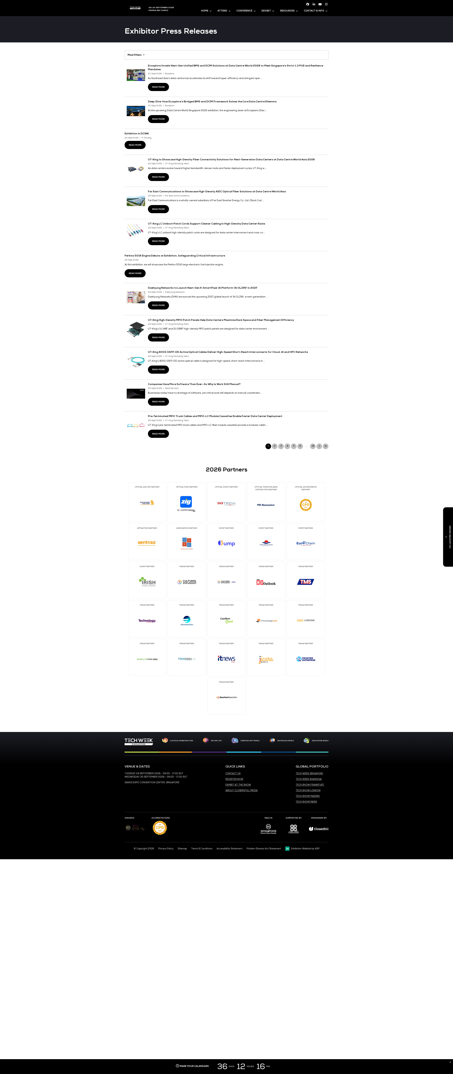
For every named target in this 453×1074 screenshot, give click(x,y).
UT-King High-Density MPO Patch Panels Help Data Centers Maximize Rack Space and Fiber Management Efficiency (221, 320)
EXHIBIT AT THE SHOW (238, 784)
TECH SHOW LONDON (308, 790)
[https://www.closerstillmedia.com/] (318, 830)
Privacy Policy (165, 848)
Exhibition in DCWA (137, 133)
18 (313, 446)
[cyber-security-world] (234, 741)
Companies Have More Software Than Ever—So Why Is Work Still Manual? (194, 384)
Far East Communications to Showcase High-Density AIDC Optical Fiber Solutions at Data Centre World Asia (217, 191)
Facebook (308, 4)
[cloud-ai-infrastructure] (165, 740)
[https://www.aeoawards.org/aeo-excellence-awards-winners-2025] (128, 830)
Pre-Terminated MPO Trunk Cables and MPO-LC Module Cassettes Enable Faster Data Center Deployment (215, 416)
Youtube (320, 4)
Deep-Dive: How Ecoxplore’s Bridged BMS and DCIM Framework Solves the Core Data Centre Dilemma (212, 101)
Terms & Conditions (201, 848)
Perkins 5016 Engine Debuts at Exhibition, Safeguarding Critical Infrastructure (175, 255)
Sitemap (182, 848)
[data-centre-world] (307, 740)
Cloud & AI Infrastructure (181, 741)
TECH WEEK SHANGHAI (309, 779)
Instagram (326, 4)
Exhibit (266, 10)
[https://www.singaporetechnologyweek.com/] (139, 744)
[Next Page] (319, 446)
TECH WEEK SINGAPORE (309, 773)
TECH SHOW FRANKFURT (310, 784)
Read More (158, 87)
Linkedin (314, 4)
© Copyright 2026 (144, 848)
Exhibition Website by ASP (305, 848)
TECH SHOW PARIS (306, 801)
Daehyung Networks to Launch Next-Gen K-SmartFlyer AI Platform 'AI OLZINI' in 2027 (202, 287)
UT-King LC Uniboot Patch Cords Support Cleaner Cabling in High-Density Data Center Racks (206, 223)
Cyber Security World (249, 741)
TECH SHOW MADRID (308, 796)
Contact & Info (314, 10)
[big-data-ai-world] (272, 740)
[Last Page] (325, 446)
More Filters (134, 54)
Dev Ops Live (216, 741)
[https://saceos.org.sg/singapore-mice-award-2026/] (135, 830)
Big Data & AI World (285, 741)
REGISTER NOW (234, 779)
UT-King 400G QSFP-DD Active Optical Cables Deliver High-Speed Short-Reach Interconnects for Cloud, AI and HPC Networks (228, 352)
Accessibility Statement (229, 848)
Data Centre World (320, 741)
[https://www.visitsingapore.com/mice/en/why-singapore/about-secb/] (268, 835)
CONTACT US (232, 773)
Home (204, 10)
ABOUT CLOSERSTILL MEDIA (241, 790)
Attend (222, 10)
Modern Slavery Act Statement (264, 848)
